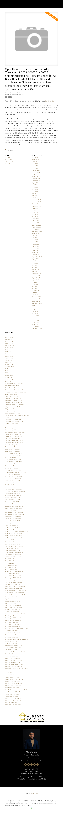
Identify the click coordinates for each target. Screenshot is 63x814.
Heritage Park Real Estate (12, 493)
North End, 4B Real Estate (12, 529)
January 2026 (36, 172)
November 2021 (36, 273)
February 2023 (36, 246)
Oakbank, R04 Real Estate (12, 548)
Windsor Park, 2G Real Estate (13, 700)
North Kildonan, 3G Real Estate (13, 537)
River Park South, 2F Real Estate (14, 582)
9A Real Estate (9, 381)
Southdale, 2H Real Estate (12, 626)
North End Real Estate (11, 525)
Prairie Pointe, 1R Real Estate (13, 556)
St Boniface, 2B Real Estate (12, 632)
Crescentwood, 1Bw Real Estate (14, 436)
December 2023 (36, 225)
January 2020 (36, 320)
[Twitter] (28, 764)
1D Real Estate (9, 341)
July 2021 (34, 282)
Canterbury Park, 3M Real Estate (14, 421)
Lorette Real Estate (10, 510)
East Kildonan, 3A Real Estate (13, 457)
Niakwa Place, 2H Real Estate (13, 521)
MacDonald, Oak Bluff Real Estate (14, 514)
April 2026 (35, 168)
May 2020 (35, 311)
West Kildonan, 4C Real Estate (13, 683)
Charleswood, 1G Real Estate (13, 430)
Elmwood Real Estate (11, 466)
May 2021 (35, 286)
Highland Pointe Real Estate (13, 497)
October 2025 (36, 178)
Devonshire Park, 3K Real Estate (14, 442)
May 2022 (35, 265)
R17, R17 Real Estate (11, 569)
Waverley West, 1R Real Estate (17, 94)
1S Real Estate (9, 349)
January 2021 (36, 294)
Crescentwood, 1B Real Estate (13, 434)
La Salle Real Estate (10, 504)
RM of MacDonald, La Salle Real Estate (16, 590)
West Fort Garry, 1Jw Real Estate (14, 679)
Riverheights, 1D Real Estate (13, 584)
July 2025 (34, 185)
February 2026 (36, 170)
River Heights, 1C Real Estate (13, 575)
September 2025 (37, 180)
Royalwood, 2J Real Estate (12, 597)
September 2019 (37, 328)
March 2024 (35, 218)
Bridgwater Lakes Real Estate (13, 406)
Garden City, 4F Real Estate (13, 480)
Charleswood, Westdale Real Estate (15, 432)
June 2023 (35, 237)
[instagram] (31, 764)
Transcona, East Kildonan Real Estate (15, 652)
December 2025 (36, 174)
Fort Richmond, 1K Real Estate (13, 476)
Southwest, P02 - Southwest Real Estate (16, 628)
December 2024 (36, 199)
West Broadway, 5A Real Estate (14, 666)
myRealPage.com (34, 793)
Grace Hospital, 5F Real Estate (13, 487)
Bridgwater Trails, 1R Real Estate (14, 411)
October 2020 (36, 301)
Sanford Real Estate (10, 603)
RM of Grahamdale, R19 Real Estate (15, 586)
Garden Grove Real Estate (12, 482)
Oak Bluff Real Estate (11, 542)
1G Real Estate (9, 343)
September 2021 (37, 278)
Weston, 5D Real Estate (12, 696)
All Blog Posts (8, 157)
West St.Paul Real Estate (12, 687)
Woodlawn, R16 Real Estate (13, 704)
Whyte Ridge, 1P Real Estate (13, 698)
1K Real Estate (9, 347)
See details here (50, 101)
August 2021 (35, 280)
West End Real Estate (11, 673)
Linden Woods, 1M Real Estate (13, 508)
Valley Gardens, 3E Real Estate (13, 660)
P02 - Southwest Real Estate (13, 554)
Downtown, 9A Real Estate (12, 451)
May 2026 (35, 166)
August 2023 (35, 233)
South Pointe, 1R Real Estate (13, 624)
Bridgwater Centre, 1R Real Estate (14, 400)
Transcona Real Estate (11, 649)
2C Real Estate (9, 356)
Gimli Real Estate (10, 485)
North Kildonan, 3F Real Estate (13, 535)
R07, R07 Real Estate (11, 561)
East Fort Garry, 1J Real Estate (13, 455)
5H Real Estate (9, 379)
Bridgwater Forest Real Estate (13, 402)
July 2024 (34, 210)
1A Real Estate (9, 335)
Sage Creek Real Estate (11, 599)
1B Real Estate (9, 337)
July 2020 (34, 307)
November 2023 (36, 227)
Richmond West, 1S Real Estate (14, 571)
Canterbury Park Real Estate (13, 419)
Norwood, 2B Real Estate (12, 540)
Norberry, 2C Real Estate (12, 523)
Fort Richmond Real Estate (12, 474)
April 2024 (35, 216)
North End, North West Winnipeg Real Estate (17, 531)
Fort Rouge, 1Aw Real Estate (13, 478)
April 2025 (35, 191)
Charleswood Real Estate (12, 425)
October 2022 (36, 254)
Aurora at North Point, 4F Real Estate (15, 392)
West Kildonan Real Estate (12, 681)
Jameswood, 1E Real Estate (13, 502)
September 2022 (37, 256)
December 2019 (36, 322)
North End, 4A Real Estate (12, 527)
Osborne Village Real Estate (13, 550)
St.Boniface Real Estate (11, 643)
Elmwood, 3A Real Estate (12, 468)
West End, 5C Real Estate (12, 677)
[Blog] (37, 764)
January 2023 (36, 248)
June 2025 (35, 187)
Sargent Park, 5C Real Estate (13, 605)
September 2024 (37, 206)
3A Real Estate (9, 360)
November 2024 (36, 202)
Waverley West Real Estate (13, 662)
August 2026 (35, 159)
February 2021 (36, 292)
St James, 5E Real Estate (12, 635)
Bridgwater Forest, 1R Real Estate (14, 404)
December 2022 (36, 250)
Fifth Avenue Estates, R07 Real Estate (15, 472)
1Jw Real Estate (9, 345)
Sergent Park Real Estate (12, 611)
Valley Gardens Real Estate (12, 658)
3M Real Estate (9, 366)
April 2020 (35, 313)
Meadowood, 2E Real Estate (13, 516)
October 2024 (36, 204)
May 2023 (35, 240)
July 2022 (34, 261)
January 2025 (36, 197)
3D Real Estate (9, 364)
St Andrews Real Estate (11, 630)
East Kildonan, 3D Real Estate (13, 461)
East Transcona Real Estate (12, 464)
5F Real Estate (9, 377)
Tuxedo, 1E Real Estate (11, 656)
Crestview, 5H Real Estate (12, 438)
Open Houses (9, 161)
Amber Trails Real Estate (12, 385)
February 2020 (36, 318)
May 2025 (35, 189)
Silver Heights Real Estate (12, 616)
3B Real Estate (9, 362)
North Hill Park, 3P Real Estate (13, 533)
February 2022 (36, 271)
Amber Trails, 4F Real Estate (13, 388)
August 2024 (35, 208)
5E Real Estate (9, 375)
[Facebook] (25, 764)
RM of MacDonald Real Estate (13, 588)
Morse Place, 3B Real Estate (13, 518)
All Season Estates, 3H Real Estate (14, 383)
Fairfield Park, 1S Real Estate (13, 470)
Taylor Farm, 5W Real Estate (13, 647)
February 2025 (36, 195)
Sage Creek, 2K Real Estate (12, 601)
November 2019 (36, 324)
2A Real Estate (9, 354)
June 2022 (35, 263)
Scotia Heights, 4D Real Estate (13, 607)
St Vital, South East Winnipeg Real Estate (16, 639)
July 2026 (34, 161)
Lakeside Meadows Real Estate (14, 506)
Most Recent (35, 157)
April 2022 (35, 267)
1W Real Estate (9, 352)
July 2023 (34, 235)
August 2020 (35, 305)
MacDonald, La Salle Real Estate (14, 512)
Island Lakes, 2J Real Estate (13, 499)
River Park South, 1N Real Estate (14, 580)
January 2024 (36, 223)
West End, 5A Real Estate (12, 675)
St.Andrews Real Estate (11, 641)
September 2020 (37, 303)
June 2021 (35, 284)
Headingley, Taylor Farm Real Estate (15, 491)
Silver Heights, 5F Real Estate (13, 618)
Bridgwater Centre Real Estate (13, 398)
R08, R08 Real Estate (11, 565)
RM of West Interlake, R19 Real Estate (16, 594)
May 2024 (35, 214)
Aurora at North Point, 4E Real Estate (15, 390)
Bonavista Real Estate (11, 394)
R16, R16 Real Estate (11, 567)
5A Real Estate (9, 371)
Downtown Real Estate (11, 447)
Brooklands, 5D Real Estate (12, 413)
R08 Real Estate (9, 563)
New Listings (8, 159)
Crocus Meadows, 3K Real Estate (14, 440)
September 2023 (37, 231)
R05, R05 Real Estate (11, 559)
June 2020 (35, 309)
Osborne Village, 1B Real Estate (14, 552)
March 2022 (35, 269)
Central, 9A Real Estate (11, 423)
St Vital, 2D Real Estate (11, 637)
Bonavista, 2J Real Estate (12, 396)
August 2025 (35, 183)
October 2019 (36, 326)
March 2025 (35, 193)
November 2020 (36, 299)
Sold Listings (8, 163)
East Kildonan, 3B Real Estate (13, 459)
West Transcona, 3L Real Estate (14, 692)
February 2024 (36, 220)
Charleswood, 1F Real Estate (13, 428)
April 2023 (35, 242)
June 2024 (35, 212)
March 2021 (35, 290)
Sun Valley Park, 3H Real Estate (13, 645)
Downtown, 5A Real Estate (12, 449)
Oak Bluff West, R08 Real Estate (14, 546)
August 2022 (35, 259)
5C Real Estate (9, 373)
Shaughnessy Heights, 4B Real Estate (15, 613)
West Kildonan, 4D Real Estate (13, 685)
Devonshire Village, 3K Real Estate (14, 445)
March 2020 (35, 316)
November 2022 (36, 252)
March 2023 (35, 244)
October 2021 (36, 275)
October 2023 (36, 229)
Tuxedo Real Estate (10, 654)
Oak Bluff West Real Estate (12, 544)
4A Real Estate (9, 368)
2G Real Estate (9, 358)
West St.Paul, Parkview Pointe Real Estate (17, 689)
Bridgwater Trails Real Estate (13, 409)
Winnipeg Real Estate (11, 702)
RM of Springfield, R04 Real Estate (14, 592)
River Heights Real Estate (12, 573)
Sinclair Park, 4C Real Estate (13, 620)
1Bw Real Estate (9, 339)
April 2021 (35, 288)
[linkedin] (34, 764)
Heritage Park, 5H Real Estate (13, 495)
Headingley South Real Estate (13, 489)
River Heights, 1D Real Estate (13, 578)
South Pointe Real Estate (12, 622)
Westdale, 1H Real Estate (12, 694)
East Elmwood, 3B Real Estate (13, 453)
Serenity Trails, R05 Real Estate (13, 609)
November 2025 (36, 176)
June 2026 (35, 163)
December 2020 (36, 297)
